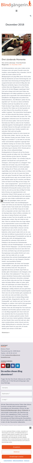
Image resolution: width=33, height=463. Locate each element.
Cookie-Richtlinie (8, 460)
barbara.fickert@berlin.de (12, 355)
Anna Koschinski (21, 63)
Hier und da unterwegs (8, 63)
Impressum (26, 460)
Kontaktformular (5, 357)
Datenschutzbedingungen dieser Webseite (14, 410)
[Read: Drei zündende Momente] (16, 55)
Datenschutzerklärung (18, 460)
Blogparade (5, 64)
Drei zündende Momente (14, 59)
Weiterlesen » (6, 332)
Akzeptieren (16, 447)
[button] (30, 428)
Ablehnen (17, 452)
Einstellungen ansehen (16, 457)
